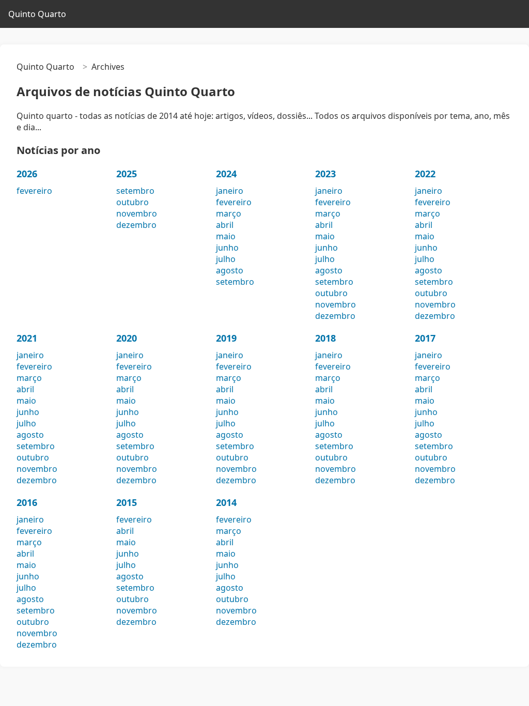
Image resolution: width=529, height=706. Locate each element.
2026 (27, 173)
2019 (226, 338)
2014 (226, 502)
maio (226, 236)
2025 (126, 173)
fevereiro (34, 190)
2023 (325, 173)
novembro (136, 213)
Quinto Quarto (37, 14)
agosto (229, 270)
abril (225, 225)
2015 (126, 502)
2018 (325, 338)
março (228, 213)
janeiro (229, 190)
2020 (126, 338)
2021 (27, 338)
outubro (132, 202)
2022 (425, 173)
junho (227, 247)
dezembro (136, 225)
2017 (425, 338)
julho (226, 259)
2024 (226, 173)
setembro (135, 190)
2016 (27, 502)
